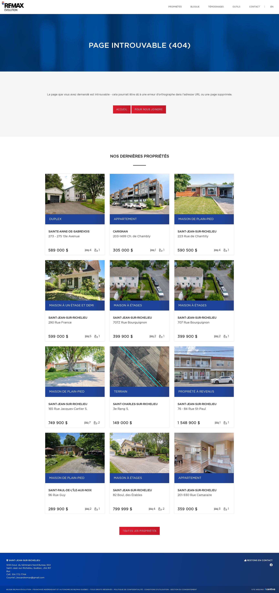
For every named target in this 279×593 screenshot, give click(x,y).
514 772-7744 (19, 574)
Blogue (195, 7)
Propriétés (175, 7)
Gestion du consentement (183, 589)
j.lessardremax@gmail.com (30, 578)
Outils (236, 7)
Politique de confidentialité (128, 589)
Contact (254, 7)
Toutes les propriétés (140, 531)
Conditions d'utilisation (156, 589)
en (271, 7)
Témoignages (216, 7)
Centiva (270, 589)
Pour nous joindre (149, 109)
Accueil (121, 109)
